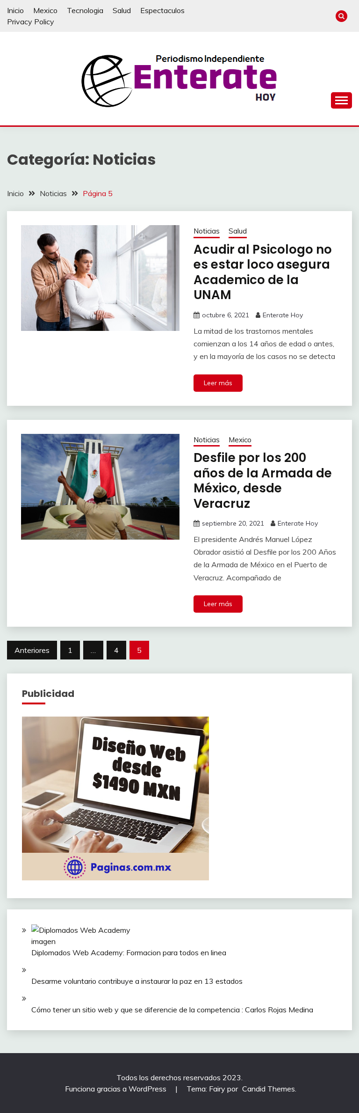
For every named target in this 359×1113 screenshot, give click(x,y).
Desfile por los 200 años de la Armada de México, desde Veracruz (263, 480)
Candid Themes (268, 1088)
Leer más (218, 383)
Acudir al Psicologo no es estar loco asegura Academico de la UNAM (263, 272)
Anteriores (32, 650)
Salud (122, 10)
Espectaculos (162, 10)
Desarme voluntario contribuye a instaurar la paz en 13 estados (137, 981)
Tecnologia (85, 10)
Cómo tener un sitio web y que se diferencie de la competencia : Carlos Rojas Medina (172, 1009)
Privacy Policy (30, 21)
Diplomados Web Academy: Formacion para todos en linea (128, 952)
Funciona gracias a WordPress (116, 1088)
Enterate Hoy (283, 315)
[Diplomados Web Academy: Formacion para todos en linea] (83, 935)
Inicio (15, 10)
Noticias (207, 231)
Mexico (45, 10)
